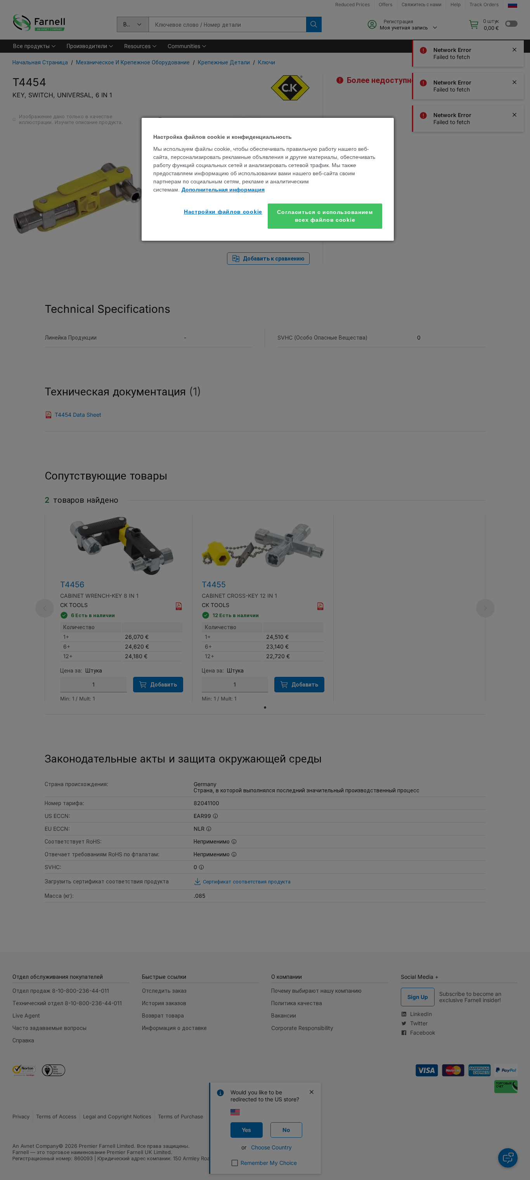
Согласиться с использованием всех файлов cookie (325, 216)
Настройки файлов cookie (223, 212)
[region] (268, 179)
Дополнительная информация (223, 189)
